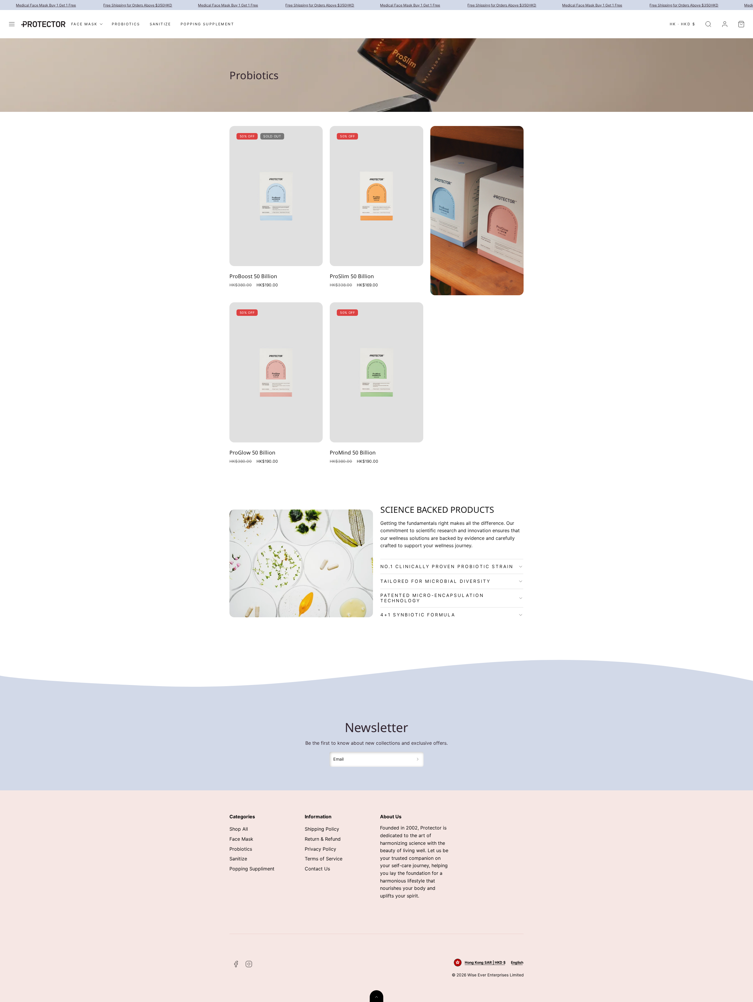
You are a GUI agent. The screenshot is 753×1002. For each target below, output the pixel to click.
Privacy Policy (320, 849)
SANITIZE (160, 24)
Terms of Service (323, 859)
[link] (725, 24)
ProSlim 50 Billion (352, 276)
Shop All (238, 829)
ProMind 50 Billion (353, 452)
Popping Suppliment (251, 869)
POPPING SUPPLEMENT (207, 24)
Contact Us (317, 869)
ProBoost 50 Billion (253, 276)
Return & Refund (323, 839)
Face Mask (241, 839)
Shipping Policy (322, 829)
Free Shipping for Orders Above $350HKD (121, 5)
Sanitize (238, 859)
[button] (12, 24)
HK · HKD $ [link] (682, 24)
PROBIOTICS (126, 24)
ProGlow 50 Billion (252, 452)
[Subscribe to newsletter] (418, 759)
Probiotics (240, 849)
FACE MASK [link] (84, 24)
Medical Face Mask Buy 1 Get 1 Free (211, 5)
